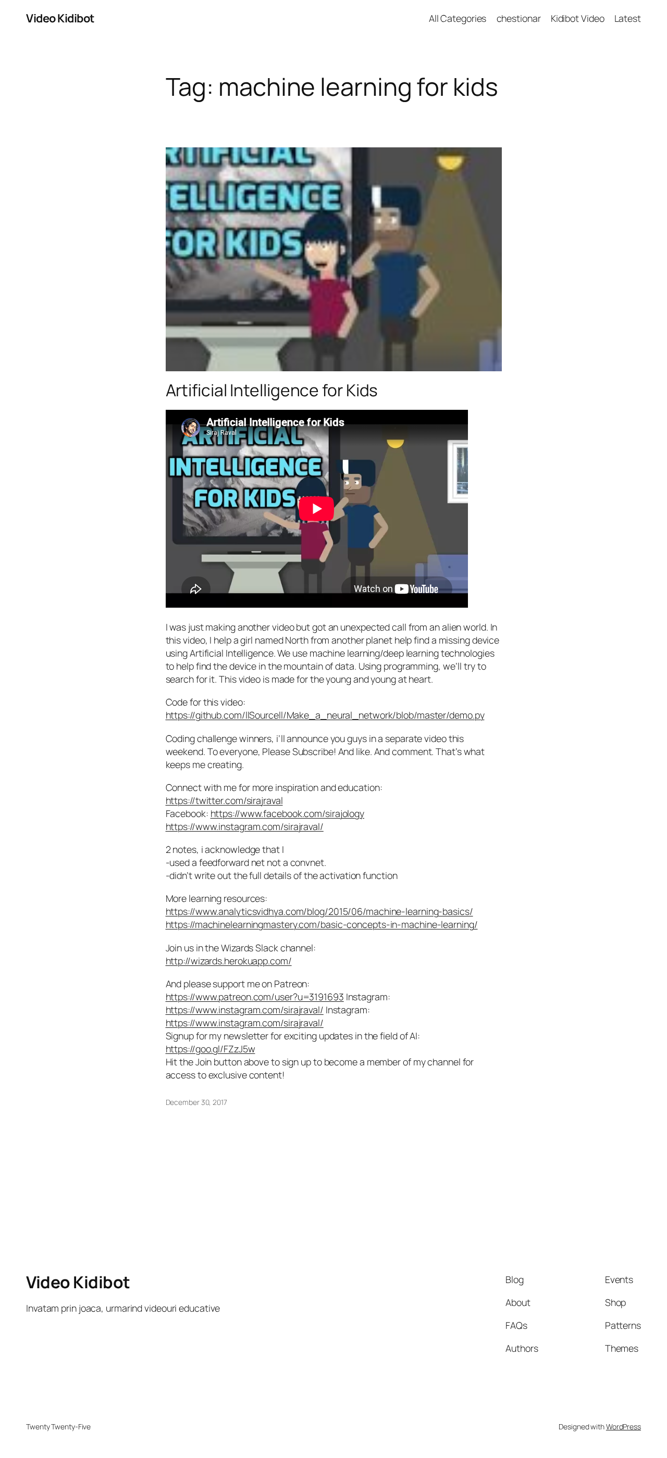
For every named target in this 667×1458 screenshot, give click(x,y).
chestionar (519, 18)
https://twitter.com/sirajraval (224, 800)
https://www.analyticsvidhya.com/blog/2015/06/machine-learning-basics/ (319, 911)
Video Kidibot (60, 18)
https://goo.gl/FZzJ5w (210, 1048)
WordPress (623, 1426)
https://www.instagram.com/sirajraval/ (245, 826)
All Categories (458, 18)
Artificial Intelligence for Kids (272, 390)
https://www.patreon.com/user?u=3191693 (255, 996)
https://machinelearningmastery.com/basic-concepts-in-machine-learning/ (322, 924)
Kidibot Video (577, 18)
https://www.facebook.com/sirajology (288, 813)
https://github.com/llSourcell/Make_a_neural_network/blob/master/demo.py (325, 715)
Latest (627, 18)
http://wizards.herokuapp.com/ (229, 960)
